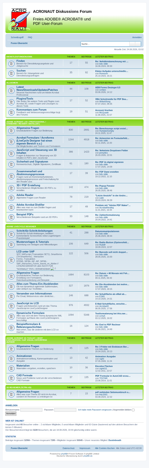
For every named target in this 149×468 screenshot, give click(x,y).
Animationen (24, 355)
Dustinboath (114, 440)
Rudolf (102, 245)
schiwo (102, 90)
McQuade (104, 112)
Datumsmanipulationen (107, 231)
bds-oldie (103, 64)
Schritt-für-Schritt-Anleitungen (34, 230)
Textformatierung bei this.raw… (111, 313)
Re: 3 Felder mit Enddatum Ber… (112, 347)
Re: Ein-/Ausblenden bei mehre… (112, 284)
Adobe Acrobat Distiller (30, 204)
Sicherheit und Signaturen (32, 161)
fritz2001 (103, 394)
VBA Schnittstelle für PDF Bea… (111, 99)
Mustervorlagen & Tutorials (32, 241)
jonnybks (103, 153)
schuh (102, 316)
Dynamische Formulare (30, 313)
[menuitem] (28, 37)
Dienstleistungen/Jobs (19, 57)
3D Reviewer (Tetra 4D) (18, 387)
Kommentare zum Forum (31, 109)
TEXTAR (103, 378)
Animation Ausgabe (105, 356)
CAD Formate (24, 375)
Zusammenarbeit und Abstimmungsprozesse (30, 173)
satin (101, 198)
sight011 (103, 368)
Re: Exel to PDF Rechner (107, 324)
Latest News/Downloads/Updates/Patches (37, 88)
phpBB (64, 454)
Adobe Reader (24, 195)
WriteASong (104, 101)
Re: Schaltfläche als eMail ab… (110, 294)
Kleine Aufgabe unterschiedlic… (111, 71)
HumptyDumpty (106, 131)
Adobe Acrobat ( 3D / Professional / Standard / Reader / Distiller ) (26, 123)
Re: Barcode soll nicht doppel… (111, 252)
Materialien (23, 365)
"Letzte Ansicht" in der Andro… (111, 195)
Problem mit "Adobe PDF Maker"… (113, 205)
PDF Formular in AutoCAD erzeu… (113, 376)
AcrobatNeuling (106, 207)
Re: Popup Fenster (104, 186)
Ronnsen (103, 73)
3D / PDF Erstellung (28, 185)
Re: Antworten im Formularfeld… (112, 138)
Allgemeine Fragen (27, 128)
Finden (20, 60)
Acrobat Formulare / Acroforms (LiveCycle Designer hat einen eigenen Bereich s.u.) (35, 140)
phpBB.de (88, 456)
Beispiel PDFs (24, 214)
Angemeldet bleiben (122, 410)
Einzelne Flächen (104, 366)
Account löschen (104, 110)
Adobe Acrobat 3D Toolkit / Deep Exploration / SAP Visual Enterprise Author (26, 340)
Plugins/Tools (24, 98)
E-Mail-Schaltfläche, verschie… (111, 304)
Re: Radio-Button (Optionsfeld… (112, 242)
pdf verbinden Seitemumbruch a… (112, 392)
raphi (101, 359)
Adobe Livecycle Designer (21, 226)
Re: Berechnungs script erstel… (111, 128)
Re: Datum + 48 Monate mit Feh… (112, 273)
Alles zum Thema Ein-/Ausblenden (37, 283)
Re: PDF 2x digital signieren (109, 162)
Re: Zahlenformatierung (107, 215)
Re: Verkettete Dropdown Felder (111, 150)
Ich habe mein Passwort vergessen (95, 410)
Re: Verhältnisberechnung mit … (111, 61)
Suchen (21, 70)
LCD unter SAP (25, 251)
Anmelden (11, 405)
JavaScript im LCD (27, 303)
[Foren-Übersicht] (19, 19)
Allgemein (12, 83)
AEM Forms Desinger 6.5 (107, 87)
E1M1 (102, 296)
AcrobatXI (104, 306)
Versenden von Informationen (34, 293)
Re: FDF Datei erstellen (107, 172)
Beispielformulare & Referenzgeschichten (29, 325)
